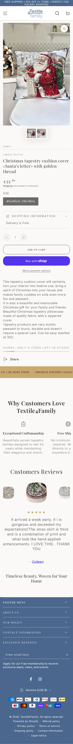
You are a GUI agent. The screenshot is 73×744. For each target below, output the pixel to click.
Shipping (8, 186)
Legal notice (38, 735)
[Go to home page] (35, 13)
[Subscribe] (67, 654)
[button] (57, 13)
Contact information (50, 730)
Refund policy (51, 721)
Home (6, 146)
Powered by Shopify (26, 721)
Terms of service (49, 725)
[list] (36, 440)
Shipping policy (24, 730)
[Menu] (5, 13)
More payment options (37, 270)
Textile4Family (29, 716)
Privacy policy (26, 725)
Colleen (37, 561)
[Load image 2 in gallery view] (41, 133)
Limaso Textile (13, 154)
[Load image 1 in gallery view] (31, 133)
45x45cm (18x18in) (20, 202)
